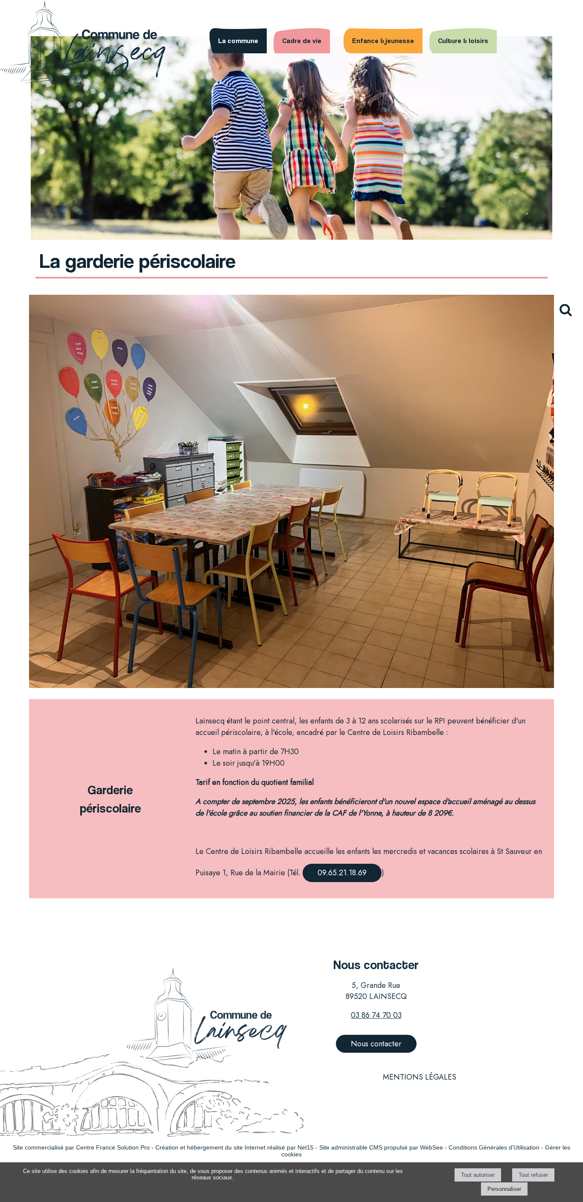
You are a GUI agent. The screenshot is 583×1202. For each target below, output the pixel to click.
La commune (238, 41)
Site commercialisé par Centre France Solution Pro (81, 1147)
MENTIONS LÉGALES (419, 1077)
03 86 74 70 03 (376, 1015)
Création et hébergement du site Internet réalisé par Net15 (234, 1147)
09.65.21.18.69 (342, 872)
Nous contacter (376, 1043)
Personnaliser (504, 1189)
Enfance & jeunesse (383, 41)
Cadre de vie (301, 41)
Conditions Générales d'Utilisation (494, 1147)
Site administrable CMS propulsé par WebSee (381, 1147)
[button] (569, 314)
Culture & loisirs (463, 41)
